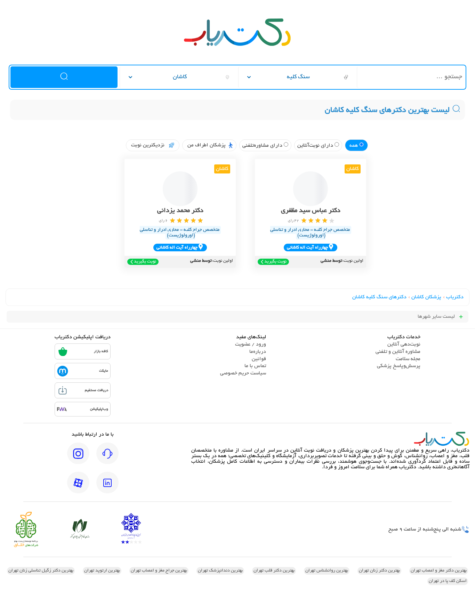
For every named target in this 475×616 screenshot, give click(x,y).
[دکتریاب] (237, 45)
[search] (63, 77)
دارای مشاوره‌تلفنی (263, 145)
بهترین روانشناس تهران (326, 570)
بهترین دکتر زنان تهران (379, 570)
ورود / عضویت (250, 344)
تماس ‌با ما (255, 366)
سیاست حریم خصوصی (243, 373)
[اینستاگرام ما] (78, 458)
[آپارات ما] (78, 487)
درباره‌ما (257, 352)
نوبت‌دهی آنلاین (403, 344)
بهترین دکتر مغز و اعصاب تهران (439, 570)
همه (354, 145)
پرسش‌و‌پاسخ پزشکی (398, 366)
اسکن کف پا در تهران (448, 581)
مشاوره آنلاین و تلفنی (398, 352)
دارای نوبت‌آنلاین (316, 145)
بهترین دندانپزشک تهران (220, 570)
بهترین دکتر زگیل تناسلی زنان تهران (40, 570)
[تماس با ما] (107, 458)
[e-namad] (131, 529)
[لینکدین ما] (107, 487)
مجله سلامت (408, 359)
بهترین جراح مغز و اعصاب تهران (159, 570)
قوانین (259, 359)
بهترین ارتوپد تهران (102, 570)
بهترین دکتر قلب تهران (274, 570)
